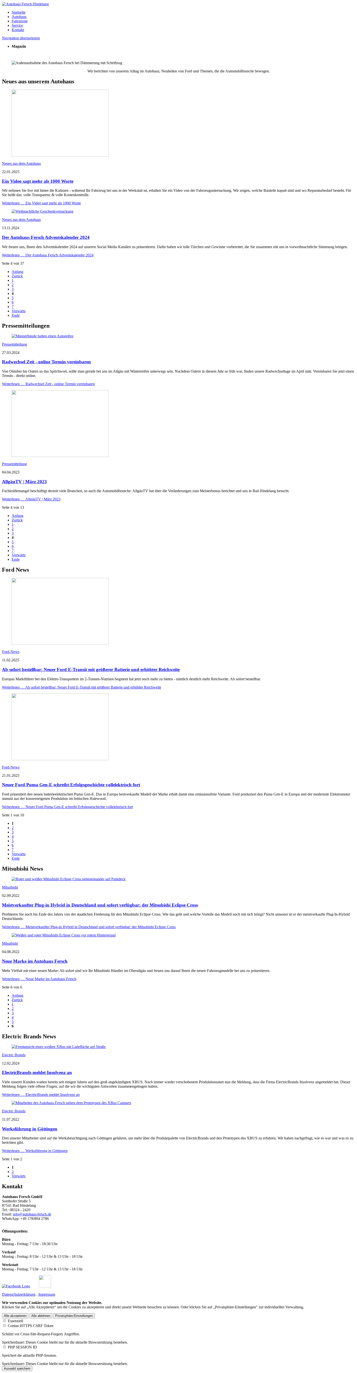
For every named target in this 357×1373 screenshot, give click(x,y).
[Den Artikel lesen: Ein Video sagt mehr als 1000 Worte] (60, 155)
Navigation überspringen (21, 38)
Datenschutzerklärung (18, 1294)
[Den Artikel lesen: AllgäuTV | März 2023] (60, 456)
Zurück (17, 276)
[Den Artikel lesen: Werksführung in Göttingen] (71, 1103)
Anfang (17, 272)
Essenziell (15, 1321)
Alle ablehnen (40, 1316)
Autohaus (19, 17)
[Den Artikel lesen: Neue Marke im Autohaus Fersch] (64, 935)
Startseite (19, 12)
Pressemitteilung (14, 344)
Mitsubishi (10, 887)
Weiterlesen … (41, 203)
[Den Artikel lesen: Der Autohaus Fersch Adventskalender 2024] (42, 211)
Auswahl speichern (17, 1368)
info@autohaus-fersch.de (32, 1214)
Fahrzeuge (20, 21)
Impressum (46, 1294)
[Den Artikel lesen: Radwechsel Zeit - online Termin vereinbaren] (42, 336)
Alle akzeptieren (15, 1316)
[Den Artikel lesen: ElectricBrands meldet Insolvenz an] (59, 1047)
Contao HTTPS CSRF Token (30, 1326)
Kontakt (18, 30)
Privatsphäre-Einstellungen (74, 1316)
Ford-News (10, 652)
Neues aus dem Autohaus (21, 163)
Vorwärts (19, 311)
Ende (16, 315)
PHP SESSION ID (22, 1347)
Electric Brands (14, 1055)
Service (17, 25)
